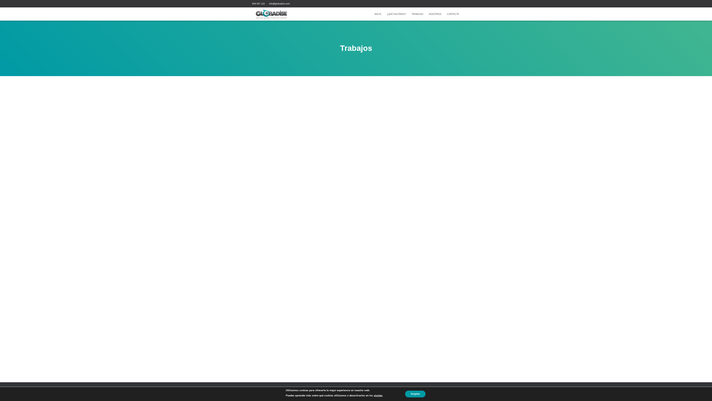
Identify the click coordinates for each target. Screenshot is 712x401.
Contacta (453, 14)
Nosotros (435, 14)
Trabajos (417, 14)
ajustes (378, 395)
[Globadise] (271, 14)
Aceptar (415, 394)
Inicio (378, 14)
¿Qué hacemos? (396, 14)
